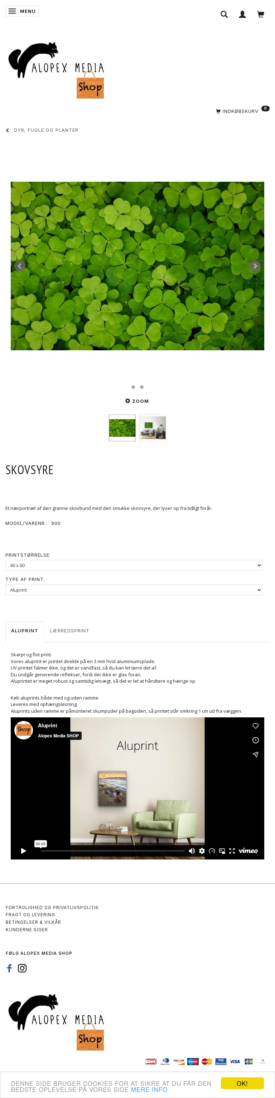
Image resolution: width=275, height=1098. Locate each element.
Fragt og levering (30, 914)
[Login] (242, 14)
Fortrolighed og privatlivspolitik (52, 907)
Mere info (149, 1089)
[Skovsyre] (137, 266)
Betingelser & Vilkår (33, 922)
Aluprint (24, 630)
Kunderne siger (27, 929)
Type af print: (25, 579)
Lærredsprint (70, 630)
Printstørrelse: (28, 555)
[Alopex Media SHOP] (59, 69)
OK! (242, 1083)
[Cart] (261, 14)
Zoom (140, 401)
